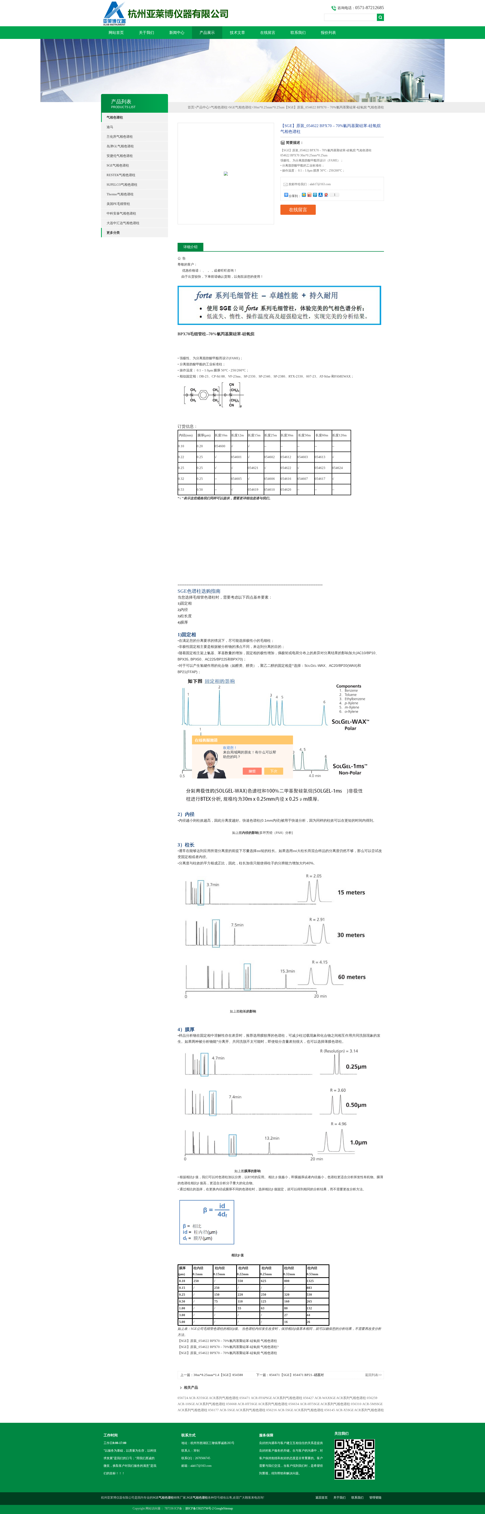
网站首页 (116, 33)
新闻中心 (176, 33)
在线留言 (267, 33)
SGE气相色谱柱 (118, 165)
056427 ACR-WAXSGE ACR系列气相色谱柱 (334, 1398)
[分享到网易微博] (326, 195)
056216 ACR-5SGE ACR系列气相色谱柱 (295, 1410)
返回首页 (322, 1497)
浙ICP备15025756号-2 (199, 1508)
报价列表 (328, 33)
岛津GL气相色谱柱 (120, 146)
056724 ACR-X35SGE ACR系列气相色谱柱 (208, 1398)
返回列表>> (373, 1375)
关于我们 (146, 33)
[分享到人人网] (320, 195)
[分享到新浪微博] (309, 195)
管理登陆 (375, 1497)
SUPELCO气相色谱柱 (122, 184)
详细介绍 (190, 247)
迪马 (110, 127)
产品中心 (202, 107)
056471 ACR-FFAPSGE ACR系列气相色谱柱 (270, 1398)
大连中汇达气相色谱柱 (123, 223)
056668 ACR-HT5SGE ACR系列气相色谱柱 (257, 1404)
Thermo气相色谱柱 (120, 194)
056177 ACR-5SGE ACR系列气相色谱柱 (236, 1410)
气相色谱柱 (219, 107)
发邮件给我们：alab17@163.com (309, 184)
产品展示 (207, 33)
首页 (191, 107)
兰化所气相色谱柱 (120, 136)
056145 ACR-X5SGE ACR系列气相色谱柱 (354, 1410)
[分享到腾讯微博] (315, 195)
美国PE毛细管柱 (118, 204)
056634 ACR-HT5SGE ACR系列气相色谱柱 (319, 1404)
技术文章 (237, 33)
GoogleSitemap (223, 1508)
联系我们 (298, 33)
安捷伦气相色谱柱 (120, 156)
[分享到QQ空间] (303, 195)
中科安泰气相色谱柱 (121, 213)
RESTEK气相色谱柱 (121, 175)
